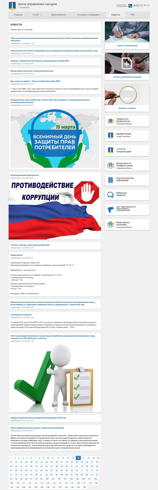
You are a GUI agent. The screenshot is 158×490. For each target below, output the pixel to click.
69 (72, 471)
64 (47, 471)
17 (83, 458)
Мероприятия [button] (58, 14)
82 (47, 475)
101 (53, 479)
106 (83, 479)
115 (47, 483)
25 (31, 462)
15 (73, 458)
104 (71, 479)
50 (67, 466)
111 (23, 483)
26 (36, 462)
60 (26, 471)
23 (21, 462)
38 (97, 462)
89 (82, 475)
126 (23, 487)
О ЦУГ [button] (36, 14)
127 (29, 487)
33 (72, 462)
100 (47, 479)
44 (36, 466)
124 (11, 487)
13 (63, 458)
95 (21, 479)
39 (11, 466)
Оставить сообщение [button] (89, 14)
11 (53, 458)
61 (31, 471)
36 (87, 462)
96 (26, 479)
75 (11, 475)
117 (60, 483)
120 (78, 483)
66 (57, 471)
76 (16, 475)
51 (72, 466)
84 (57, 475)
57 (11, 471)
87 (72, 475)
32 (67, 462)
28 (47, 462)
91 (92, 475)
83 (52, 475)
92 (97, 475)
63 (41, 471)
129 (41, 487)
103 (65, 479)
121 (84, 483)
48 (57, 466)
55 (92, 466)
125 (17, 487)
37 (92, 462)
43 (31, 466)
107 (89, 479)
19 (93, 458)
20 (98, 458)
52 (77, 466)
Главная (18, 14)
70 (77, 471)
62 (36, 471)
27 (41, 462)
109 (11, 483)
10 (48, 458)
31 (62, 462)
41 (21, 466)
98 (36, 479)
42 (26, 466)
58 (16, 471)
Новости (115, 14)
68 (67, 471)
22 (16, 462)
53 (82, 466)
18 (88, 458)
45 (41, 466)
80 (36, 475)
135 (78, 487)
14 (68, 458)
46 (47, 466)
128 (35, 487)
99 (41, 479)
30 (57, 462)
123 (96, 483)
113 (35, 483)
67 (62, 471)
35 (82, 462)
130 (47, 487)
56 (97, 466)
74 (97, 471)
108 (95, 479)
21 (11, 462)
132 (60, 487)
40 (16, 466)
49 (62, 466)
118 (66, 483)
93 (11, 479)
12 (58, 458)
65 (52, 471)
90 (87, 475)
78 (26, 475)
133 (66, 487)
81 (41, 475)
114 (41, 483)
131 (53, 487)
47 (52, 466)
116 (53, 483)
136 (84, 487)
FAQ (133, 14)
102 (59, 479)
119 (72, 483)
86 (67, 475)
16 (78, 458)
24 (26, 462)
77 (21, 475)
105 (77, 479)
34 (77, 462)
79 (31, 475)
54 (87, 466)
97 (31, 479)
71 (82, 471)
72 (87, 471)
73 (92, 471)
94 (16, 479)
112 (29, 483)
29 (52, 462)
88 (77, 475)
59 (21, 471)
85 (62, 475)
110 (17, 483)
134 (72, 487)
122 (90, 483)
